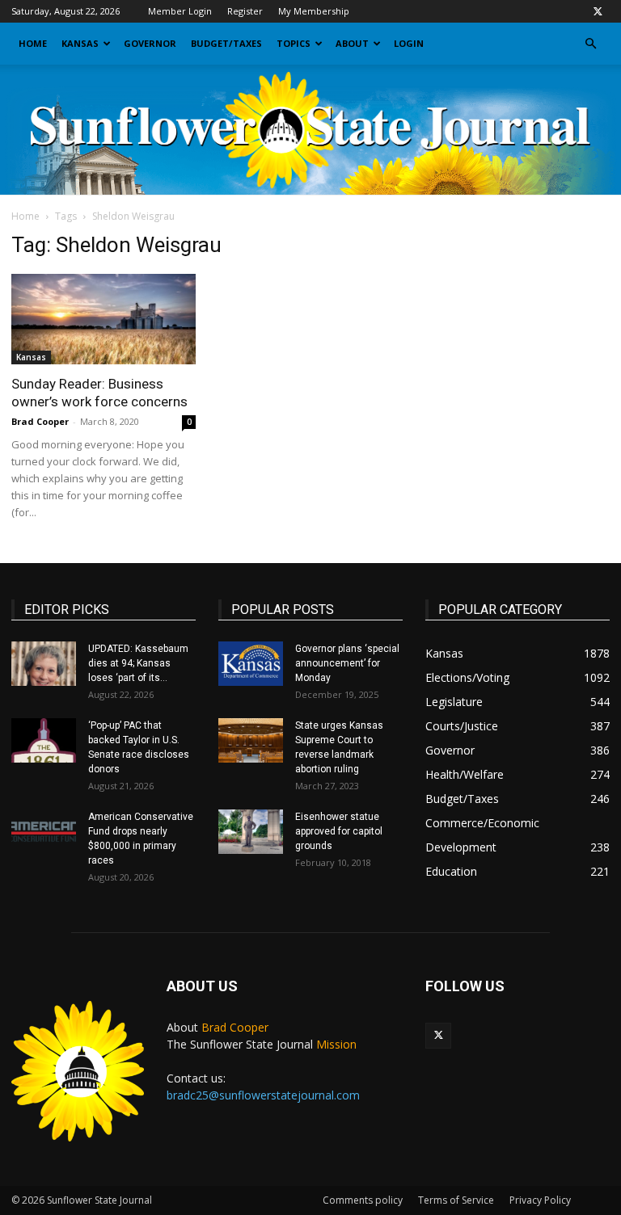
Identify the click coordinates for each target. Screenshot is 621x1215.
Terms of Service (456, 1200)
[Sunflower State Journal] (310, 130)
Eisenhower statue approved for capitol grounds (338, 831)
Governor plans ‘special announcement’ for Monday (347, 663)
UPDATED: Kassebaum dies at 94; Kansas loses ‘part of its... (138, 663)
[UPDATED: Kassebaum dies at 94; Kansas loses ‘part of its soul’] (43, 663)
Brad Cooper (40, 421)
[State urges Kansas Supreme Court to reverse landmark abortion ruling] (250, 740)
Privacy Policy (540, 1200)
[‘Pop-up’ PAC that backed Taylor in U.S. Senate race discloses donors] (43, 740)
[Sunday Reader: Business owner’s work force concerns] (103, 319)
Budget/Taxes (226, 43)
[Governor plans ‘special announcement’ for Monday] (250, 663)
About (352, 43)
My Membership (313, 11)
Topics (293, 43)
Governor (150, 43)
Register (245, 11)
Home (33, 43)
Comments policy (363, 1200)
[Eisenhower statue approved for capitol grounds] (250, 831)
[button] (590, 44)
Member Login (180, 11)
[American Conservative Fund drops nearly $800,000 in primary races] (43, 831)
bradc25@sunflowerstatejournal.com (263, 1095)
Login (409, 43)
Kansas (80, 43)
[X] (597, 11)
